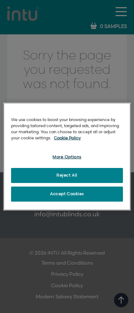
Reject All (67, 175)
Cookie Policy (67, 138)
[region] (66, 156)
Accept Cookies (67, 194)
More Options (67, 157)
